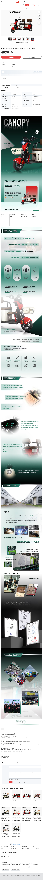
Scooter (33, 846)
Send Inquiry (11, 57)
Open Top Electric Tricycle (28, 858)
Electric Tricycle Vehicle (34, 866)
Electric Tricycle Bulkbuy (15, 869)
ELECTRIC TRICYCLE (35, 848)
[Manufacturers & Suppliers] (21, 2)
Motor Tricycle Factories (16, 864)
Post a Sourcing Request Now (33, 782)
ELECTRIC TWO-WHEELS (26, 848)
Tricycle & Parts (12, 8)
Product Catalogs (17, 844)
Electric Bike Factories (6, 864)
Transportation (6, 8)
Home (2, 8)
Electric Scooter (24, 846)
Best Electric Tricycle (14, 866)
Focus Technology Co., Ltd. (14, 875)
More (2, 871)
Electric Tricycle (18, 8)
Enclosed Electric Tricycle (17, 858)
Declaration (33, 875)
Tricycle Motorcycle (26, 864)
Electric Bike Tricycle (5, 869)
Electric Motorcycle (4, 846)
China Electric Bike (35, 864)
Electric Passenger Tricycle (26, 8)
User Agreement (27, 875)
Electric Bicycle (13, 848)
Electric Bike (13, 846)
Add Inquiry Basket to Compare (22, 42)
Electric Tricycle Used (24, 866)
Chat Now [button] (33, 57)
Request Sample (20, 59)
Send (11, 782)
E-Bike (2, 848)
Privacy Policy (38, 875)
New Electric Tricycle (5, 866)
